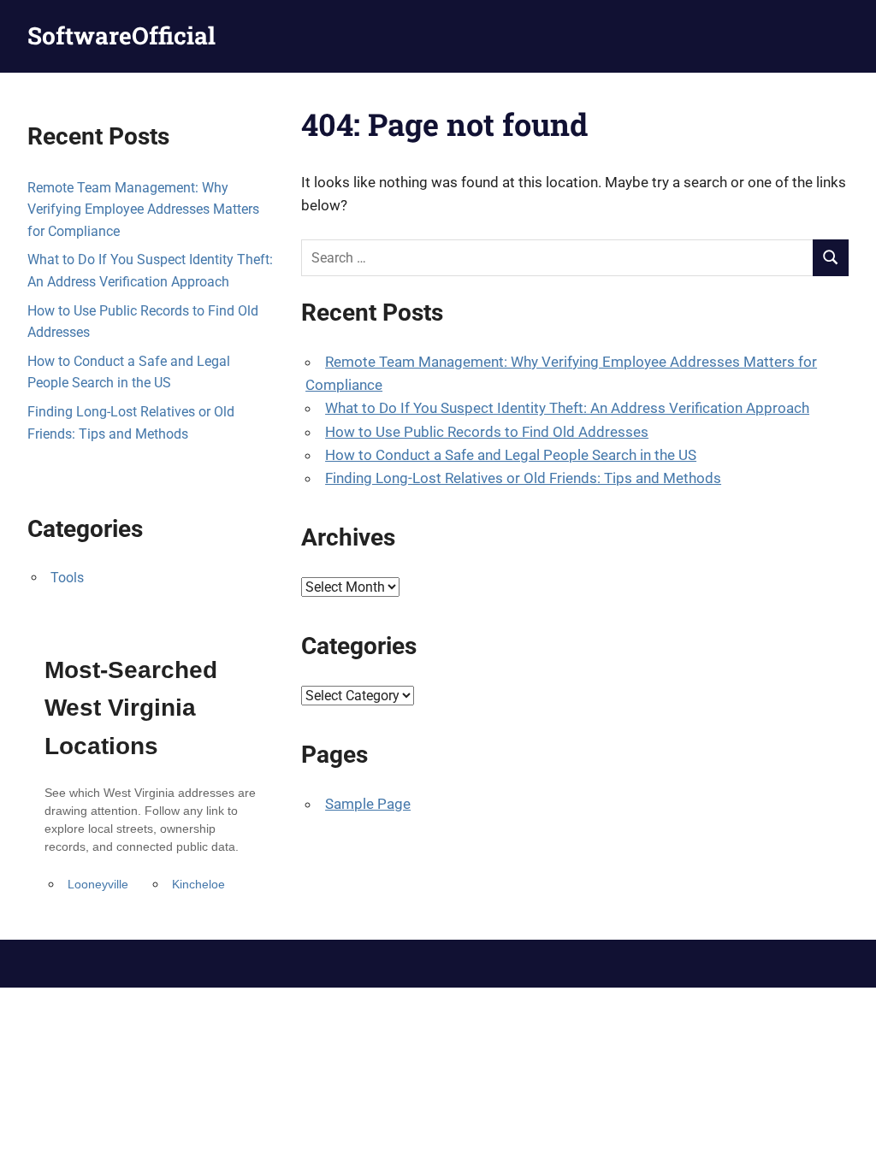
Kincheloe (198, 884)
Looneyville (98, 884)
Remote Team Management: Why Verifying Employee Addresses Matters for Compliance (143, 209)
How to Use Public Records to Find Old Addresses (486, 431)
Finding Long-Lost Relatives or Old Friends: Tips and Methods (523, 478)
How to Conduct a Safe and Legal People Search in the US (510, 454)
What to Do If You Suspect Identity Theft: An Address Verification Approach (567, 407)
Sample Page (368, 803)
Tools (67, 577)
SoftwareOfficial (121, 35)
